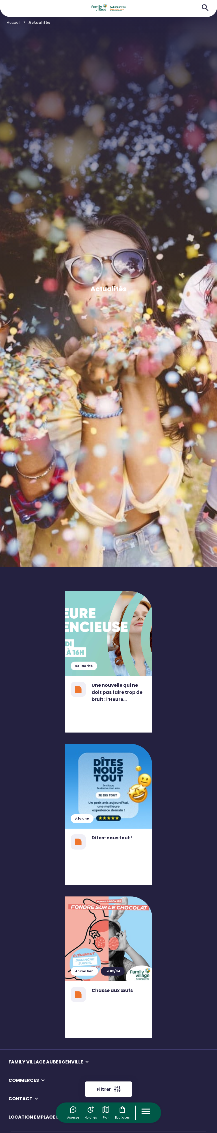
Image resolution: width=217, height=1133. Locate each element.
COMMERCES (23, 1080)
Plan (106, 1117)
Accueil (13, 22)
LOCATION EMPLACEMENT (38, 1117)
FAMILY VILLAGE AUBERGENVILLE (45, 1062)
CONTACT (20, 1098)
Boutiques (122, 1117)
